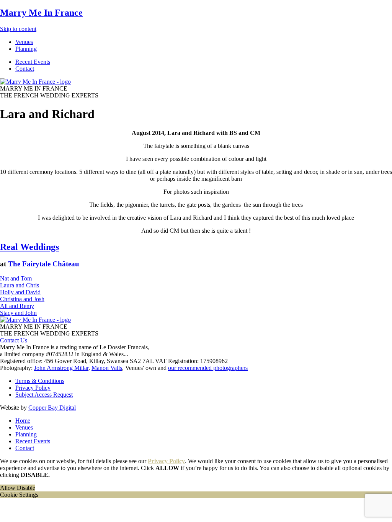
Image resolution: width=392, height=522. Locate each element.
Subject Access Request (44, 394)
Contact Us (13, 340)
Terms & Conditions (39, 381)
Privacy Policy (33, 387)
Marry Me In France (41, 13)
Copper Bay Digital (52, 407)
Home (22, 420)
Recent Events (32, 441)
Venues (24, 427)
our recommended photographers (208, 368)
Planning (26, 434)
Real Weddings (29, 247)
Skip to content (18, 29)
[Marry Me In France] (35, 81)
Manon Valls (106, 368)
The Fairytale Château (43, 264)
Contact (24, 448)
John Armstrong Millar (61, 368)
